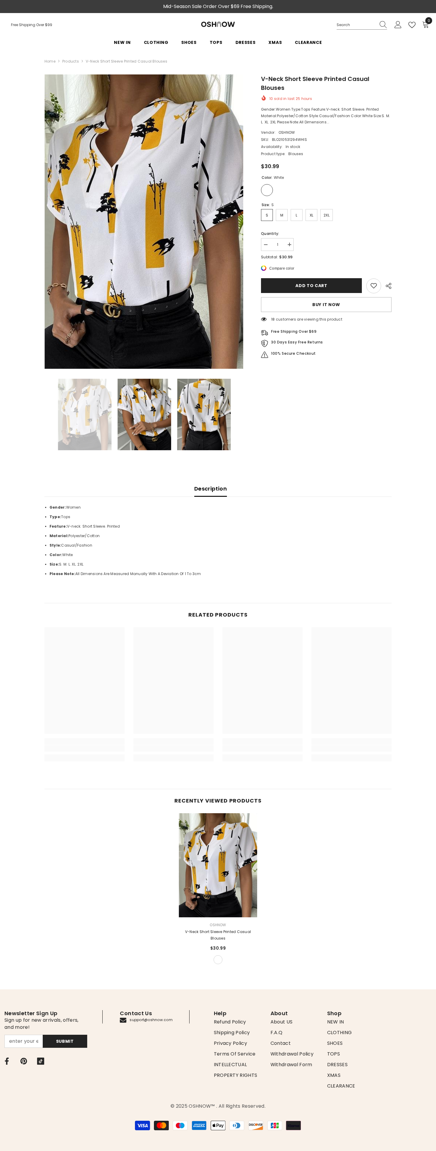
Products (70, 61)
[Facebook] (7, 1061)
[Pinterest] (23, 1061)
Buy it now (326, 304)
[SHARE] (386, 286)
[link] (373, 285)
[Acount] (398, 24)
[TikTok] (40, 1061)
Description (210, 488)
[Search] (362, 25)
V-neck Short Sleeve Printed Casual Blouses (218, 935)
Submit (65, 1041)
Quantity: (270, 233)
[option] (144, 221)
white (218, 959)
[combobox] (356, 24)
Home (49, 61)
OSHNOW (287, 132)
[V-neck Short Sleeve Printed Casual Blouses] (218, 865)
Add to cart (311, 286)
